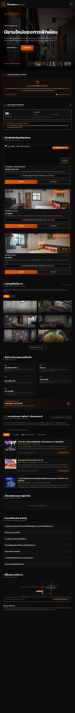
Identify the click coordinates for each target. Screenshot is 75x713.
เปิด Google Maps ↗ (60, 599)
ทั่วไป (13, 296)
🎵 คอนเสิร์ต (15, 435)
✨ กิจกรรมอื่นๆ (42, 435)
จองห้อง (21, 182)
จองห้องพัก (27, 48)
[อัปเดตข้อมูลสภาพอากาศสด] (70, 105)
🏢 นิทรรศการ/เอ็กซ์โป (28, 435)
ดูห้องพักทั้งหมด (12, 48)
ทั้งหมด (6, 296)
